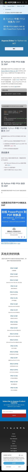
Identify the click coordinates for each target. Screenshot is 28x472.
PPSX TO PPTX (14, 369)
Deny (19, 466)
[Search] (26, 2)
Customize (8, 466)
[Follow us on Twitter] (8, 428)
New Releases (13, 438)
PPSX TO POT (14, 328)
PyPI (15, 86)
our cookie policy (18, 460)
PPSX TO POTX (14, 340)
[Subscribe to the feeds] (24, 428)
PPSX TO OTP (14, 310)
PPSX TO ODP (14, 304)
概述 (14, 48)
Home (13, 434)
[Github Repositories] (21, 428)
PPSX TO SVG (14, 375)
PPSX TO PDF (14, 316)
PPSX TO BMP (14, 268)
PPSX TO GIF (14, 286)
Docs (13, 443)
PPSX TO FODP (14, 280)
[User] (22, 2)
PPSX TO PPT (14, 358)
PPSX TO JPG (14, 298)
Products (13, 436)
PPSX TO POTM (14, 334)
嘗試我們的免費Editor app (10, 243)
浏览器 (17, 79)
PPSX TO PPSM (14, 352)
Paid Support (13, 450)
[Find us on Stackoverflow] (14, 428)
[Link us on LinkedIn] (11, 428)
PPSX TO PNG (14, 322)
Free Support (13, 448)
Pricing (13, 441)
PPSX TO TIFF (14, 381)
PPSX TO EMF (14, 274)
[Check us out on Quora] (17, 428)
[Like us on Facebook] (4, 428)
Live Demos (14, 446)
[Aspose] (10, 2)
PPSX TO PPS (14, 346)
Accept (14, 463)
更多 (9, 165)
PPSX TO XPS (14, 387)
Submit (14, 415)
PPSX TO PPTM (14, 363)
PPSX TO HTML (14, 292)
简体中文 (18, 2)
